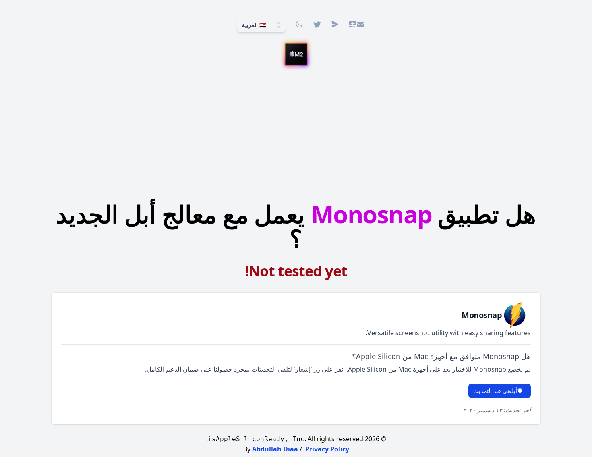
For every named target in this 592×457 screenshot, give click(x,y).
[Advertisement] (296, 135)
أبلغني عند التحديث (495, 391)
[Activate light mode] (299, 24)
